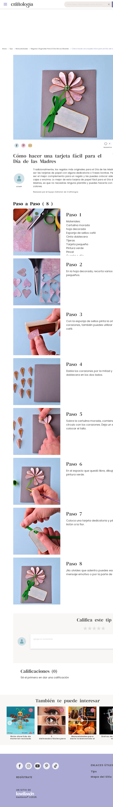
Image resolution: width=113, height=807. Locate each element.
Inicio (4, 49)
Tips (11, 49)
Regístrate (24, 777)
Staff (19, 186)
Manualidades (22, 49)
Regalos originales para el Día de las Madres (50, 49)
